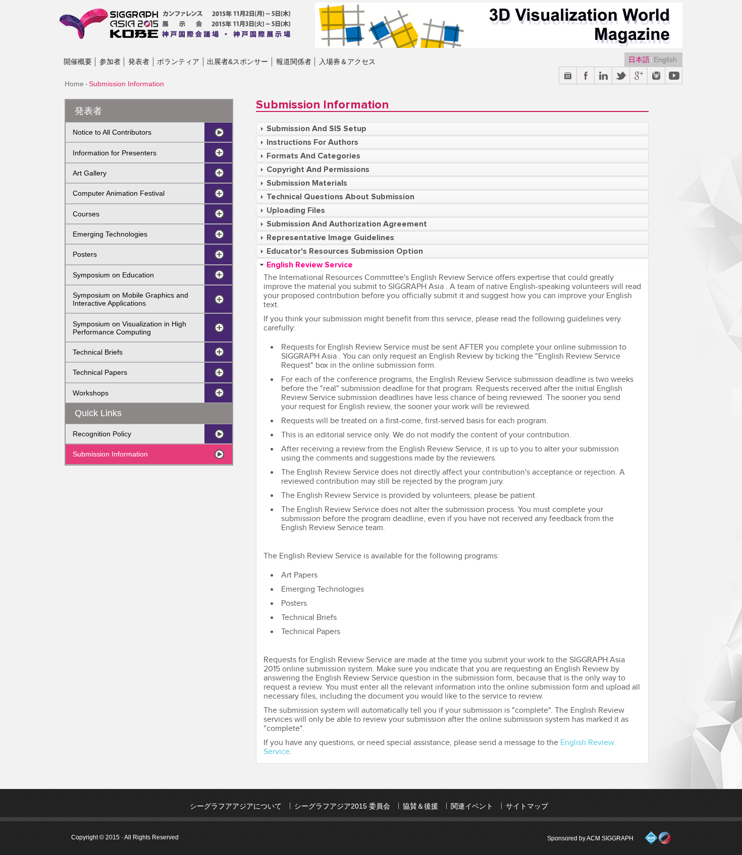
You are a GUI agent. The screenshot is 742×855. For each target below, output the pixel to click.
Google (639, 76)
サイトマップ (527, 806)
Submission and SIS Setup (316, 129)
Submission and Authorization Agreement (347, 224)
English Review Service (310, 265)
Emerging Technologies (110, 234)
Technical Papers (100, 372)
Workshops (91, 393)
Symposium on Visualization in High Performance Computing (129, 328)
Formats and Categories (313, 156)
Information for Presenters (114, 153)
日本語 (640, 59)
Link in (603, 76)
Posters (85, 254)
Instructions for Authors (312, 142)
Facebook (586, 76)
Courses (86, 214)
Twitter (621, 76)
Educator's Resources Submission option (345, 251)
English (665, 59)
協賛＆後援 (420, 806)
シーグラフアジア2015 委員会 (342, 806)
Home (74, 84)
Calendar (568, 76)
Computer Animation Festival (119, 193)
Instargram (656, 76)
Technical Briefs (98, 352)
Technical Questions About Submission (340, 197)
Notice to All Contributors (112, 132)
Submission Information (110, 454)
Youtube (674, 76)
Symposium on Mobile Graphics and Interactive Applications (130, 299)
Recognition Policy (102, 434)
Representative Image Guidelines (330, 238)
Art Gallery (90, 173)
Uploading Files (296, 210)
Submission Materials (307, 183)
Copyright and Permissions (318, 169)
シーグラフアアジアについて (236, 806)
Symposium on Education (113, 275)
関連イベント (472, 806)
